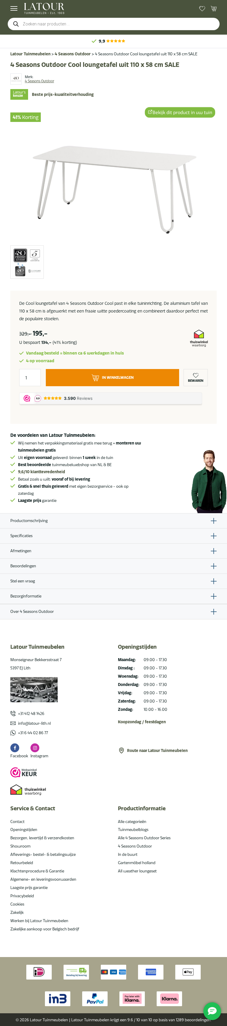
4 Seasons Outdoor (73, 53)
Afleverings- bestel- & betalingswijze (43, 854)
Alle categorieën (132, 821)
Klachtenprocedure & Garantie (37, 871)
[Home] (44, 8)
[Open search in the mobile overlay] (113, 24)
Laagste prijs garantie (29, 887)
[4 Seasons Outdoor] (16, 79)
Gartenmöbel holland (136, 862)
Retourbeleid (21, 862)
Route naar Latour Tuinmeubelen (157, 750)
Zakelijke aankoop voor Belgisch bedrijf (44, 929)
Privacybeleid (22, 895)
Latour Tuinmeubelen (30, 53)
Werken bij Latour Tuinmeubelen (39, 920)
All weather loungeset (137, 871)
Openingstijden (23, 829)
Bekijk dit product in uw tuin (182, 112)
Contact (17, 821)
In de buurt (127, 854)
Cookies (17, 904)
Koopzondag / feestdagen (142, 721)
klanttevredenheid (41, 471)
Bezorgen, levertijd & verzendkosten (42, 837)
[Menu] (13, 8)
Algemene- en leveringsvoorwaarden (43, 879)
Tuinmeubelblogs (133, 829)
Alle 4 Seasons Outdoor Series (144, 837)
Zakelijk (17, 912)
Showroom (20, 846)
